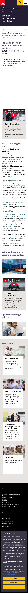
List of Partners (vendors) (9, 574)
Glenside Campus (11, 156)
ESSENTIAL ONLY (13, 582)
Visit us (4, 529)
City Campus (6, 518)
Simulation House (11, 226)
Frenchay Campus (7, 521)
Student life (7, 8)
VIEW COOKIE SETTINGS (14, 587)
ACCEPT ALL (14, 578)
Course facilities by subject (8, 10)
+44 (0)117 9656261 (14, 504)
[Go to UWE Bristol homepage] (3, 8)
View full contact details (8, 506)
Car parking (5, 526)
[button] (24, 266)
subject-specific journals (13, 243)
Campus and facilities (16, 8)
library (12, 239)
